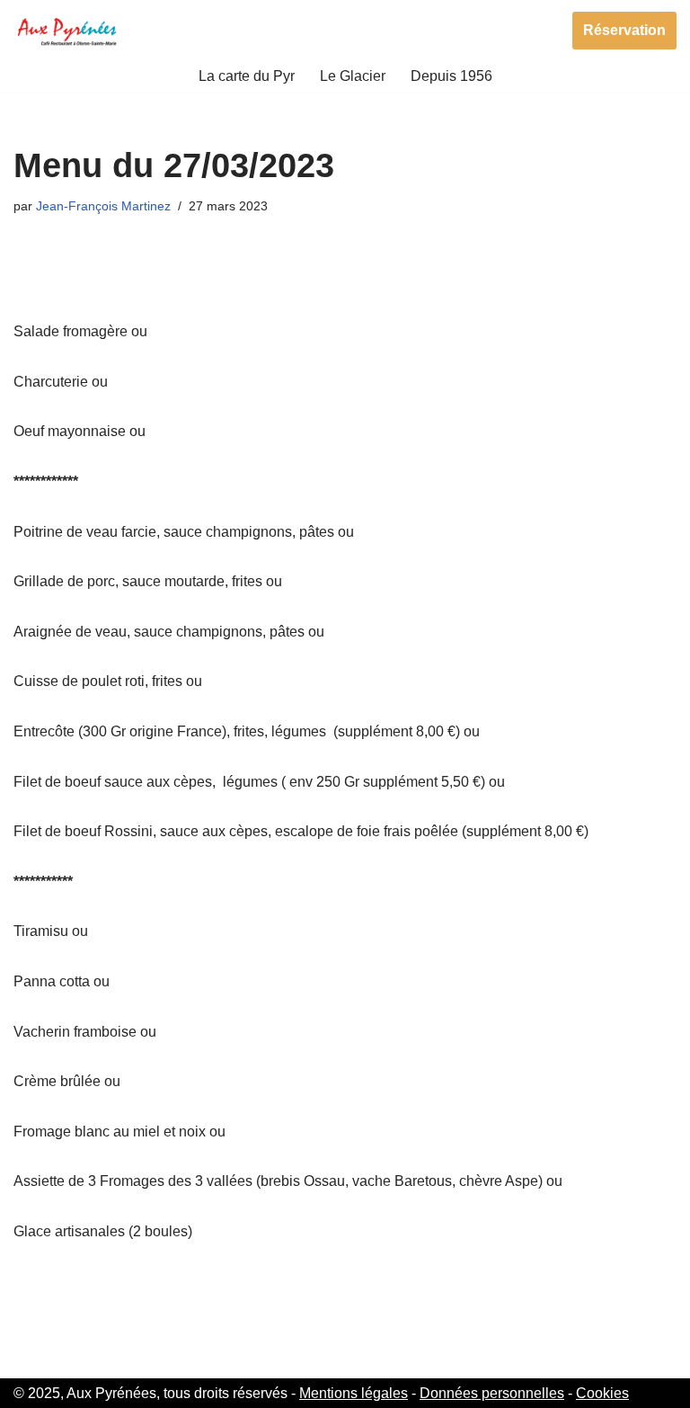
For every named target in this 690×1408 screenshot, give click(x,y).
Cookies (602, 1393)
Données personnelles (492, 1393)
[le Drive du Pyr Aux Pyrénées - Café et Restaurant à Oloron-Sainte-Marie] (67, 30)
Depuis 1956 (451, 76)
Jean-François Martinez (103, 206)
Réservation (624, 30)
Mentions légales (353, 1393)
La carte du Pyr (247, 76)
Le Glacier (352, 76)
